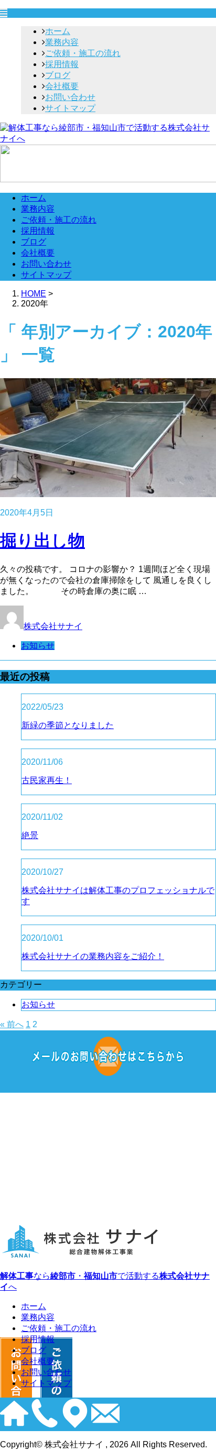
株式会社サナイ (53, 626)
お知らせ (38, 645)
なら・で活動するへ (105, 1281)
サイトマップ (70, 108)
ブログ (57, 75)
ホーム (57, 31)
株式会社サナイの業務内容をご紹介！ (92, 956)
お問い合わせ (70, 97)
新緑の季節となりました (67, 725)
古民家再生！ (46, 780)
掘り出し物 (42, 540)
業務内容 (62, 42)
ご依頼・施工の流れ (83, 53)
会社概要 (62, 86)
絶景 (29, 835)
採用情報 (62, 64)
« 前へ (12, 1024)
